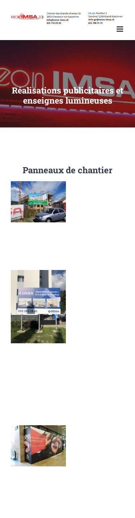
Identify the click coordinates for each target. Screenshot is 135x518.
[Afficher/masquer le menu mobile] (120, 29)
